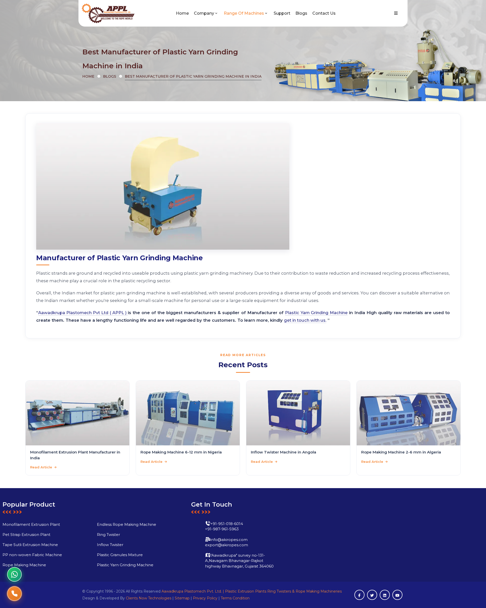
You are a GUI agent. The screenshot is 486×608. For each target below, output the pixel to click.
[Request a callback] (14, 593)
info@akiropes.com (229, 539)
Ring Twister (108, 534)
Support (282, 13)
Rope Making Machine (24, 564)
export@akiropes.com (226, 544)
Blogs (301, 13)
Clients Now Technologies (148, 598)
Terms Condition (235, 598)
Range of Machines (244, 13)
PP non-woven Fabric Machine (32, 554)
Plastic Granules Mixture (120, 554)
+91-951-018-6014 (226, 523)
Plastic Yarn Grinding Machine (316, 312)
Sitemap (182, 598)
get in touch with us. (305, 320)
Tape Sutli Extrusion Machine (30, 544)
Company (204, 13)
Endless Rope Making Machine (126, 524)
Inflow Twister (110, 544)
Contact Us (324, 13)
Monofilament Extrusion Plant (31, 524)
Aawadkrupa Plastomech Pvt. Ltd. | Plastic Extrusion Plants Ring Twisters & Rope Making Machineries (251, 591)
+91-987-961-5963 (222, 529)
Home (182, 13)
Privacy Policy (205, 598)
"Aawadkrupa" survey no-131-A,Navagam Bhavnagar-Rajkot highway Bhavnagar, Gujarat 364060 (239, 561)
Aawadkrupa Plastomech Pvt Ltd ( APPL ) (83, 312)
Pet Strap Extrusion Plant (26, 534)
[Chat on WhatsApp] (14, 574)
